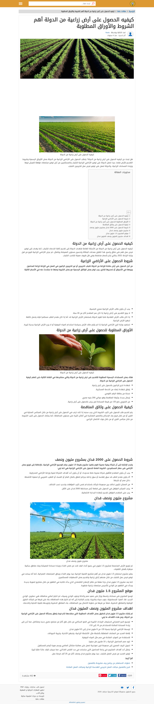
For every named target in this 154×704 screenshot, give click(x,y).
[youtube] (122, 687)
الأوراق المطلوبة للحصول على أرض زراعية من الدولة (109, 221)
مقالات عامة (39, 699)
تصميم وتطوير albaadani (77, 702)
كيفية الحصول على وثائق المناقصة (115, 224)
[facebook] (133, 687)
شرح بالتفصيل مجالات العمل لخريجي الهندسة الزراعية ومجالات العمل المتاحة (98, 667)
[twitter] (128, 687)
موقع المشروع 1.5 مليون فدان (117, 233)
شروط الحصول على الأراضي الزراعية (115, 218)
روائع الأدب (40, 693)
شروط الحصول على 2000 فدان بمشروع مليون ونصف (109, 227)
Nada (108, 32)
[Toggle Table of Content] (127, 212)
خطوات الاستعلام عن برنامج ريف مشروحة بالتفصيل (109, 663)
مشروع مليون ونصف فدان (118, 230)
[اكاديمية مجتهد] (132, 3)
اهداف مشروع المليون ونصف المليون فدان (112, 236)
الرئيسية (132, 11)
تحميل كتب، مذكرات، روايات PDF (32, 687)
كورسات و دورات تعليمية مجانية (32, 696)
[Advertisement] (77, 98)
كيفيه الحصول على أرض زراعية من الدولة (113, 216)
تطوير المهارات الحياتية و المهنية (32, 690)
